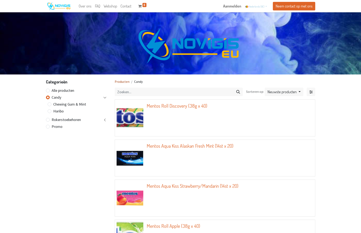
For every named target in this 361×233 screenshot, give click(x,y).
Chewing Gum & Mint (69, 104)
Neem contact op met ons (294, 6)
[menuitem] (85, 6)
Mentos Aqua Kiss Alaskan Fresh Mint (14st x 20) (190, 146)
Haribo (58, 111)
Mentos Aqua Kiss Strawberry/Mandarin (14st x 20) (192, 186)
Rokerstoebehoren (66, 119)
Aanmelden (232, 6)
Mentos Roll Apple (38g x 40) (173, 226)
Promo (57, 126)
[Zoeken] (238, 92)
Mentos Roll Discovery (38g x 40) (177, 106)
